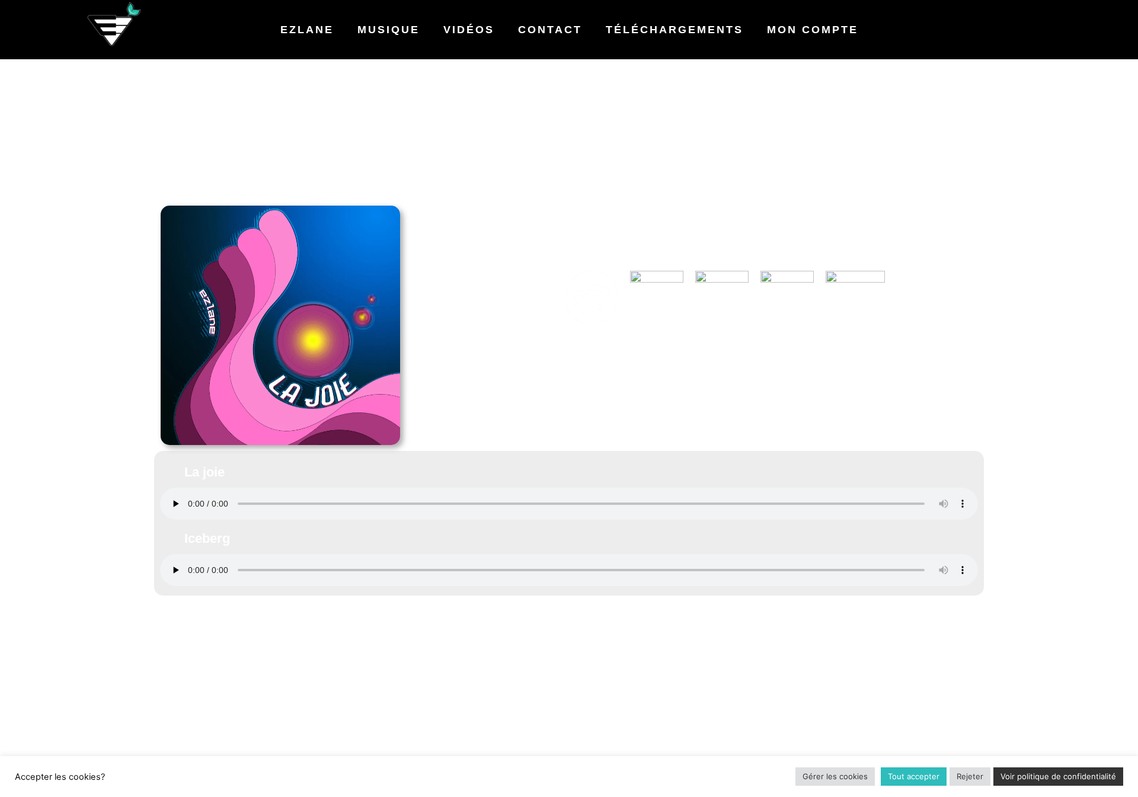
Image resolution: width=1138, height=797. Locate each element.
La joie (204, 472)
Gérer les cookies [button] (835, 776)
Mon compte (812, 30)
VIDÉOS (468, 30)
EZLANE (307, 30)
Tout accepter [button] (913, 776)
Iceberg (207, 538)
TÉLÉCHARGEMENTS (674, 30)
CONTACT (550, 30)
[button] (569, 472)
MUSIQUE (388, 30)
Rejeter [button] (970, 776)
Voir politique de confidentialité (1058, 776)
